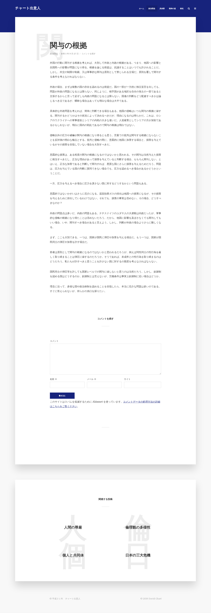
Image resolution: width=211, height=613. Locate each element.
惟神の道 (172, 9)
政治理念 (151, 9)
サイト (127, 379)
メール (91, 379)
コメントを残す (89, 54)
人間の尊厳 (73, 527)
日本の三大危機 (137, 555)
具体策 (162, 9)
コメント (54, 341)
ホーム (141, 9)
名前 (53, 379)
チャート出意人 (27, 8)
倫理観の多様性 (137, 527)
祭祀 (182, 9)
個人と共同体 (73, 555)
